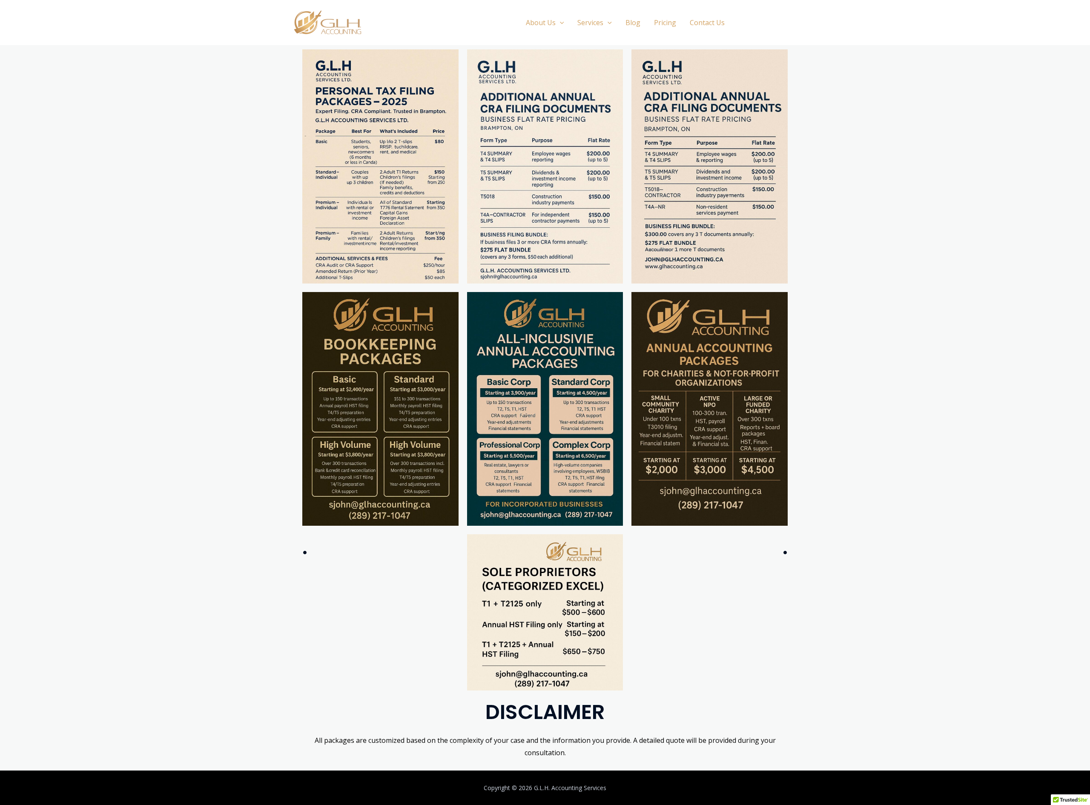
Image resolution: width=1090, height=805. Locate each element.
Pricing (665, 22)
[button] (560, 22)
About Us (541, 22)
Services (590, 22)
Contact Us (707, 22)
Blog (632, 22)
